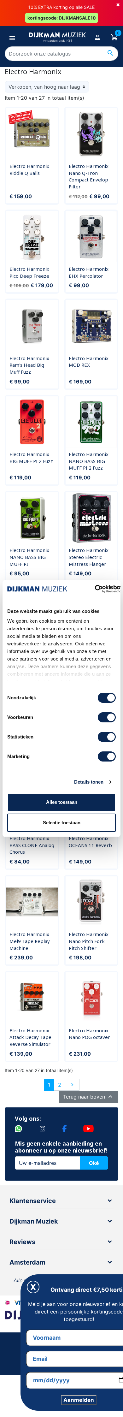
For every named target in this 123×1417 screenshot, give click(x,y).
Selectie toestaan (61, 822)
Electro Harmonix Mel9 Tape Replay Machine (29, 941)
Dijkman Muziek (33, 1221)
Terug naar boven (88, 1096)
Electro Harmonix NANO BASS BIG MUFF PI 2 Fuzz (88, 461)
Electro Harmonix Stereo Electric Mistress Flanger (88, 557)
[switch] (107, 717)
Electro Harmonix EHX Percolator (88, 272)
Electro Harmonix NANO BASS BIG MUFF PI (29, 557)
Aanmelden (78, 1400)
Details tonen (88, 782)
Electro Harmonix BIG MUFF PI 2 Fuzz (31, 457)
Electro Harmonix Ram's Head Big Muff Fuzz (29, 365)
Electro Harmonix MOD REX (88, 361)
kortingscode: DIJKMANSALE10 (61, 18)
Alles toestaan (61, 802)
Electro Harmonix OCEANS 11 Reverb (90, 841)
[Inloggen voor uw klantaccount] (97, 37)
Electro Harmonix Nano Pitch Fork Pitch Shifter (88, 941)
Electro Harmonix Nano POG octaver (89, 1034)
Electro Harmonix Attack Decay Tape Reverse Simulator (30, 1037)
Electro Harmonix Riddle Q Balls (29, 169)
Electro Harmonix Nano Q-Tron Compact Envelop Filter (88, 176)
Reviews (22, 1242)
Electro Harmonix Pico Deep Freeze (29, 272)
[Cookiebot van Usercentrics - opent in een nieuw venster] (94, 589)
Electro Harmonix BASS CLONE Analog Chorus (31, 845)
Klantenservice (32, 1201)
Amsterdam (27, 1262)
